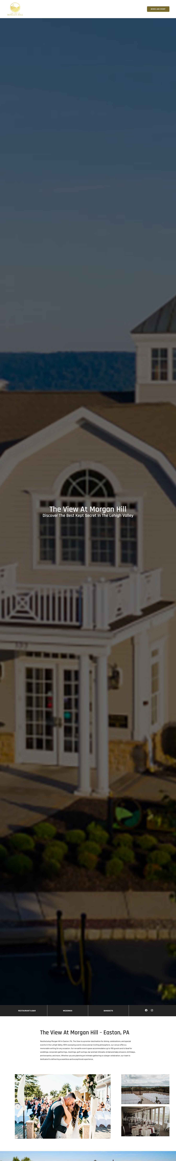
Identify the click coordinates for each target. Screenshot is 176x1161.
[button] (59, 1137)
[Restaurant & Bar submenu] (100, 9)
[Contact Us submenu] (144, 9)
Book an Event (158, 9)
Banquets (108, 1010)
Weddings (67, 1010)
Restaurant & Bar (27, 1010)
